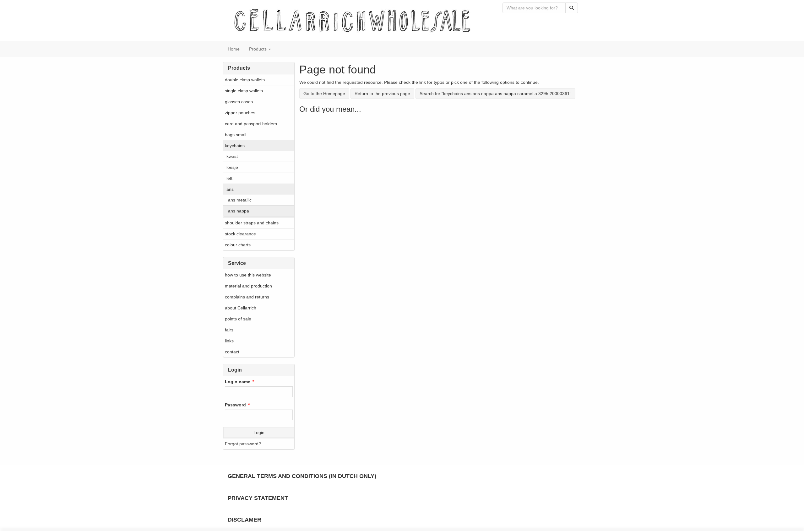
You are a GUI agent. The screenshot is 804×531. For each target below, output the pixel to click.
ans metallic (240, 199)
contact (232, 351)
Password (235, 404)
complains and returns (247, 296)
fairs (229, 329)
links (229, 340)
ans (230, 189)
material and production (248, 285)
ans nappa (238, 210)
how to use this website (248, 274)
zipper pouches (240, 112)
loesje (232, 167)
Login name (237, 381)
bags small (235, 134)
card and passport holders (251, 123)
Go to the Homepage (324, 93)
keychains (235, 145)
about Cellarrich (240, 307)
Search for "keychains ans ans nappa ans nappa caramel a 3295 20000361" (495, 93)
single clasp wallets (244, 90)
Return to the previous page (382, 93)
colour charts (238, 244)
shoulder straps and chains (252, 222)
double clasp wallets (245, 79)
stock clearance (240, 233)
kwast (232, 156)
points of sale (238, 318)
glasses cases (239, 101)
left (229, 178)
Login (258, 432)
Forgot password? (243, 443)
